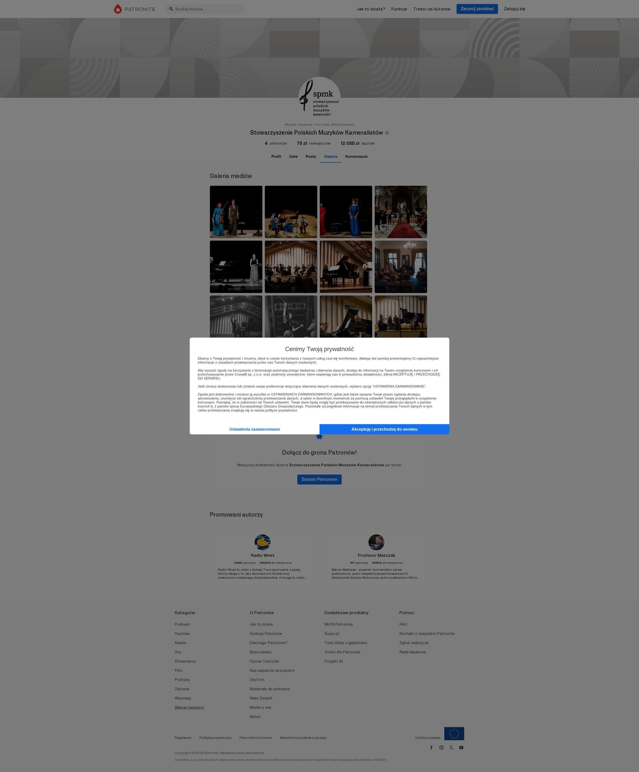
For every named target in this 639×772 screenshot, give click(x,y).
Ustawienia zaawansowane (254, 429)
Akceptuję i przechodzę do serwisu (384, 429)
